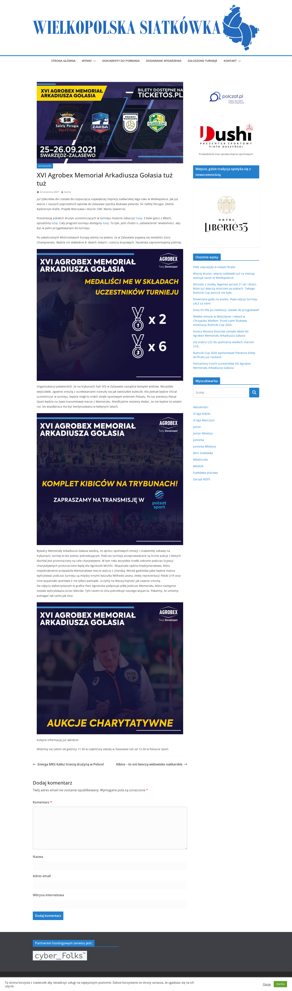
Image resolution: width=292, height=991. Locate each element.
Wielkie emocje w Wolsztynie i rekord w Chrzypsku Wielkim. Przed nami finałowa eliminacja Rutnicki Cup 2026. (220, 321)
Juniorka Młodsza (204, 446)
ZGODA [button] (280, 984)
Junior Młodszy (203, 433)
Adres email (42, 876)
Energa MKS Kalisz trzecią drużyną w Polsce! (71, 764)
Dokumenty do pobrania (121, 61)
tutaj (139, 218)
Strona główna (63, 61)
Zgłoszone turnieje (202, 61)
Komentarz (42, 802)
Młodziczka (200, 459)
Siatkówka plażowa (205, 473)
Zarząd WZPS (201, 479)
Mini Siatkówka (203, 453)
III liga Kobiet (201, 414)
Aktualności (44, 166)
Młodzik (198, 466)
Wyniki (87, 61)
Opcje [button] (267, 984)
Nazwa (38, 856)
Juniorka (198, 440)
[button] (94, 61)
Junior (197, 427)
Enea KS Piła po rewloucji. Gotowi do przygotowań (226, 310)
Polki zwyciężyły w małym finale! (214, 267)
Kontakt (230, 61)
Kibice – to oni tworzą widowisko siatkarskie (149, 764)
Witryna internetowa (48, 895)
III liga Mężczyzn (204, 420)
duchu (67, 192)
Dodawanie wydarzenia (163, 61)
